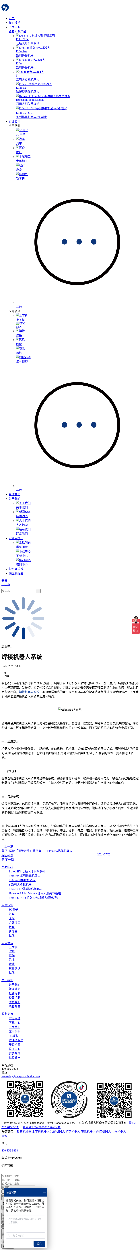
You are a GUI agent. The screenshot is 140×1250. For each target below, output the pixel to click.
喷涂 (12, 964)
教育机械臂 (24, 1131)
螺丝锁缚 (14, 968)
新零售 (13, 931)
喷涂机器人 (88, 1131)
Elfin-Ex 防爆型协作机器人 (26, 889)
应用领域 (7, 943)
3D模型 (13, 1035)
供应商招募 (16, 573)
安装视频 (14, 1053)
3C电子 (13, 909)
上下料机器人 (41, 1131)
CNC (12, 951)
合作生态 (14, 494)
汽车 (12, 913)
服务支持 (15, 538)
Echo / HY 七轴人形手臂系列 (27, 871)
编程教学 (14, 1057)
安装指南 (14, 1044)
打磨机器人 (73, 1131)
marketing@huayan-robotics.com (20, 1076)
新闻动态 (14, 989)
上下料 (13, 947)
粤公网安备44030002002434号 (42, 1127)
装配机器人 (57, 1131)
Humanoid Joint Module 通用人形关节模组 (35, 893)
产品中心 (15, 27)
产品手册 (14, 1027)
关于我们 (15, 498)
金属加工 (14, 922)
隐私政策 (14, 1006)
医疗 (12, 918)
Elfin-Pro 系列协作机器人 (24, 875)
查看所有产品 (17, 31)
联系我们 (14, 1002)
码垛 (12, 959)
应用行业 (7, 905)
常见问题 (14, 1018)
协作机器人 (119, 1131)
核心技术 (14, 22)
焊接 (12, 955)
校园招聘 (14, 997)
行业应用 (15, 121)
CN (3, 584)
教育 (12, 927)
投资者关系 (16, 569)
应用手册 (14, 1031)
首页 (12, 18)
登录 (4, 580)
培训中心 (14, 1049)
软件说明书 (16, 1040)
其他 (12, 935)
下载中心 (14, 1022)
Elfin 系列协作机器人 (22, 880)
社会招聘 (14, 993)
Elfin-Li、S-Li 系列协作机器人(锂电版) (33, 897)
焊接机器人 (103, 1131)
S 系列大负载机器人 (21, 884)
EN (8, 584)
